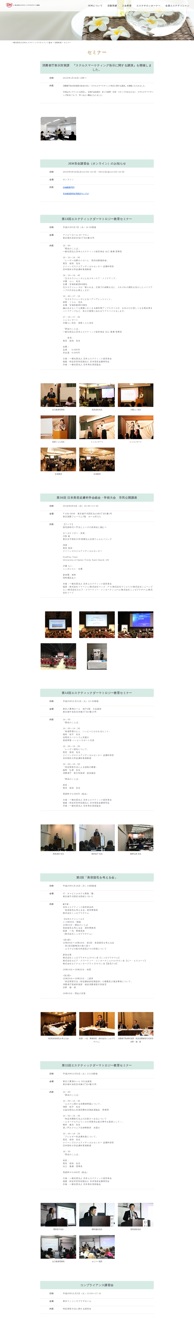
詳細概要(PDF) (69, 187)
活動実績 (112, 5)
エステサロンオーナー (148, 5)
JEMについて (95, 5)
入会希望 (127, 5)
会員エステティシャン (177, 5)
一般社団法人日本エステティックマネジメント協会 (32, 42)
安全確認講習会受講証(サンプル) (76, 194)
